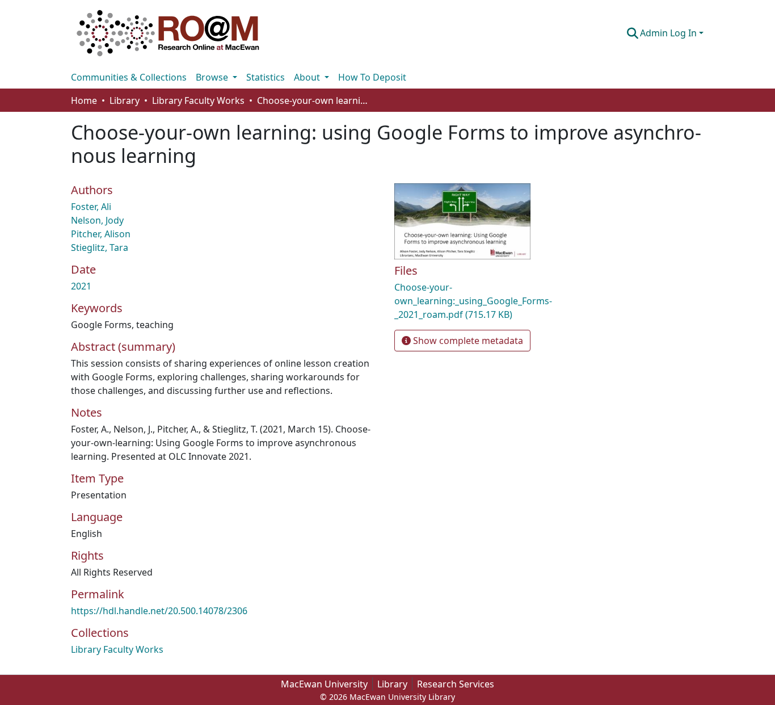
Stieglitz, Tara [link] (99, 247)
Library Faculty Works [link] (198, 100)
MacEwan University (324, 684)
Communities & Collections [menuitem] (129, 77)
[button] (168, 33)
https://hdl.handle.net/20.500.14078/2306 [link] (159, 611)
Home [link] (84, 100)
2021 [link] (81, 286)
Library (392, 684)
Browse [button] (213, 77)
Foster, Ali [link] (91, 206)
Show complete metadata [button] (467, 340)
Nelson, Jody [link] (97, 220)
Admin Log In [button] (669, 33)
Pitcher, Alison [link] (100, 234)
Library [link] (124, 100)
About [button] (308, 77)
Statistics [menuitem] (265, 77)
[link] (495, 300)
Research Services (455, 684)
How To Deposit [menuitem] (372, 77)
